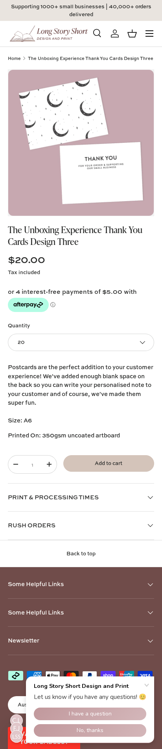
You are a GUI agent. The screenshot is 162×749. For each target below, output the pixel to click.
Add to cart (108, 463)
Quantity (19, 325)
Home (14, 58)
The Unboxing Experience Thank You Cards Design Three (90, 58)
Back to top (81, 553)
